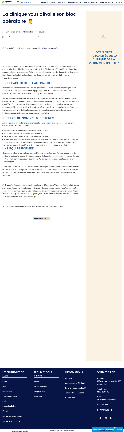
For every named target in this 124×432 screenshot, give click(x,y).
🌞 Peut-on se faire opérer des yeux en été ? (102, 160)
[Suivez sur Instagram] (106, 418)
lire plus (94, 137)
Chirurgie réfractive (73, 2)
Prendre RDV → (41, 218)
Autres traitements (89, 2)
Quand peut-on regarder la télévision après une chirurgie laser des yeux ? (102, 202)
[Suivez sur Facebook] (101, 418)
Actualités (119, 2)
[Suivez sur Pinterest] (111, 418)
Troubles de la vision (57, 2)
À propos (43, 2)
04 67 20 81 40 (103, 392)
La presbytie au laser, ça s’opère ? (103, 236)
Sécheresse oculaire (105, 2)
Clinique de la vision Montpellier (19, 32)
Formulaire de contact (106, 399)
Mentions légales (17, 431)
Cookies (25, 431)
